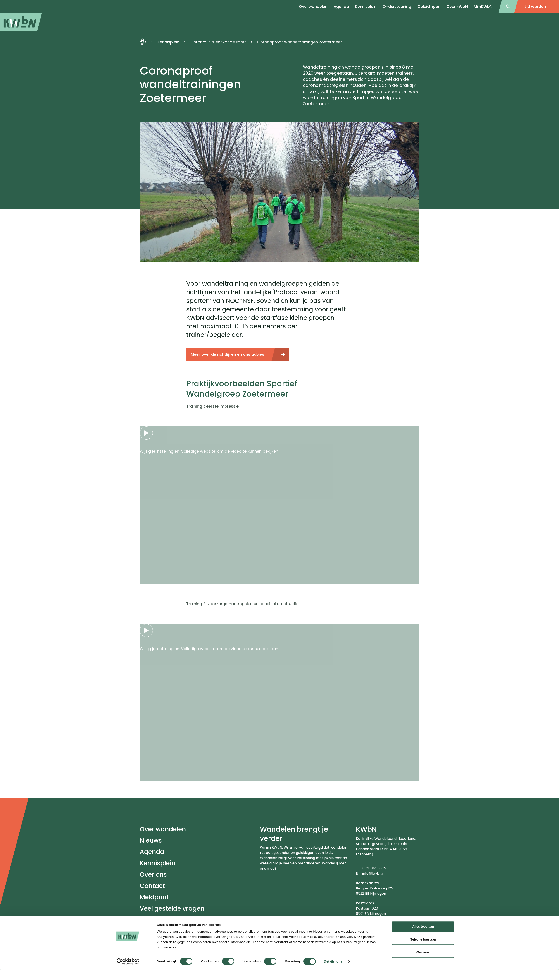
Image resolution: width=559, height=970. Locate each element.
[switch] (228, 961)
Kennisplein (366, 6)
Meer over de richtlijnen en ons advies (227, 354)
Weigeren (423, 952)
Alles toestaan (423, 926)
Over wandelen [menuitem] (313, 6)
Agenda (152, 852)
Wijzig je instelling (156, 451)
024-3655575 (374, 868)
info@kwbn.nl (373, 873)
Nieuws (151, 840)
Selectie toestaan (423, 939)
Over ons (153, 874)
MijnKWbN (483, 6)
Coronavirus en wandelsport (218, 42)
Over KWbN (457, 6)
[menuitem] (21, 22)
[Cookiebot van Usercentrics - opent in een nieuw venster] (128, 961)
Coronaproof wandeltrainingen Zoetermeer (299, 42)
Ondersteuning (397, 6)
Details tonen (334, 961)
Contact (152, 886)
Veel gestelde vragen (172, 908)
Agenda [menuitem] (341, 6)
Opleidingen (428, 6)
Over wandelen (163, 829)
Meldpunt (154, 897)
